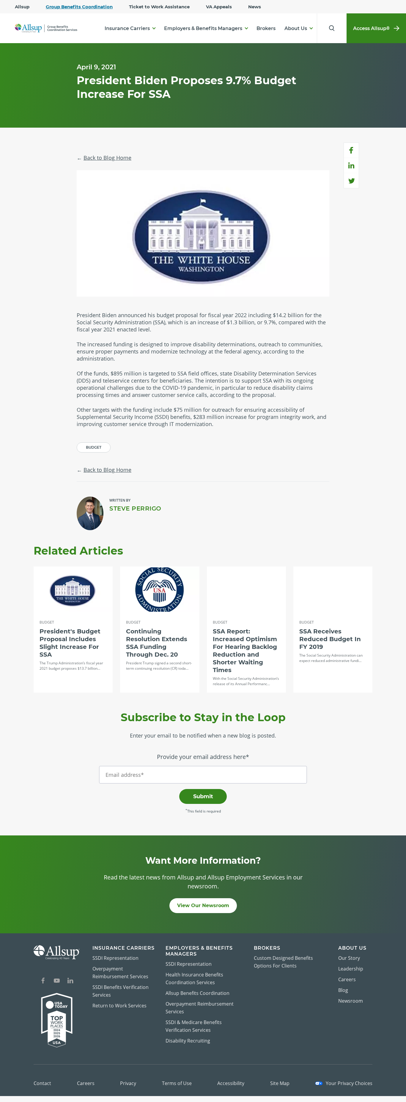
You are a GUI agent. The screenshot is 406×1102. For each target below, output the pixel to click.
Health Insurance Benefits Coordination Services (194, 978)
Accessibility (230, 1083)
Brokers (266, 28)
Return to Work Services (119, 1005)
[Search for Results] (332, 28)
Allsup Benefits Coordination (197, 993)
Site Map (279, 1083)
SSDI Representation (115, 958)
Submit (203, 796)
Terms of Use (177, 1083)
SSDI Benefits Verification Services (120, 991)
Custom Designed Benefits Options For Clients (283, 962)
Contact (42, 1083)
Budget (93, 447)
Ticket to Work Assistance (159, 7)
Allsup (22, 7)
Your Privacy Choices (348, 1083)
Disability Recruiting (188, 1040)
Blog (343, 990)
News (254, 7)
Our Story (349, 958)
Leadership (350, 968)
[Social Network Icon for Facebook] (43, 981)
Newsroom (350, 1001)
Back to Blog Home (107, 157)
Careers (347, 979)
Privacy (128, 1083)
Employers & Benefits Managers (203, 28)
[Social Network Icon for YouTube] (57, 981)
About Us (295, 28)
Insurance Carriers (127, 28)
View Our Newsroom (203, 905)
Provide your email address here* (203, 757)
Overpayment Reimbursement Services (120, 972)
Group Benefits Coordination (79, 7)
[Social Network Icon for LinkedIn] (70, 981)
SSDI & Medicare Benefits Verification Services (194, 1026)
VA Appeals (219, 7)
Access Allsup (371, 28)
